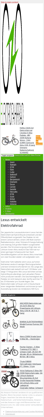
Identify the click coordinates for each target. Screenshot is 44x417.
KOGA (12, 199)
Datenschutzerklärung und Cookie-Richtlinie (24, 411)
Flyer (12, 169)
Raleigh (13, 164)
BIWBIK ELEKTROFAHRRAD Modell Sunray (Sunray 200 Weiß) (31, 324)
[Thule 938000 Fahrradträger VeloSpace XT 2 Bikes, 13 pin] (10, 368)
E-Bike (8, 211)
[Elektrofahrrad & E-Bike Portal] (12, 124)
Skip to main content (9, 2)
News (7, 159)
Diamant (13, 182)
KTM (12, 167)
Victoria (13, 204)
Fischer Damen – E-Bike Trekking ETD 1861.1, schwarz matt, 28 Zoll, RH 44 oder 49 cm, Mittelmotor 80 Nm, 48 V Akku (31, 352)
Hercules (13, 191)
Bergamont (15, 179)
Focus (12, 184)
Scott (12, 196)
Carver (13, 186)
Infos (7, 206)
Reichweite (9, 213)
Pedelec (8, 209)
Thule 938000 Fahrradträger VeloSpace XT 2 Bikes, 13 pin (30, 364)
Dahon (13, 177)
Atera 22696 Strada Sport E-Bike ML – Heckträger (30, 337)
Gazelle (13, 189)
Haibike (13, 201)
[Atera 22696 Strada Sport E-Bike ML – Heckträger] (10, 343)
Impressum (10, 414)
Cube (12, 172)
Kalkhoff (13, 174)
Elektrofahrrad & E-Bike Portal (27, 155)
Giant (12, 162)
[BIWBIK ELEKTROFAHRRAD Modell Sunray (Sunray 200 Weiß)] (10, 329)
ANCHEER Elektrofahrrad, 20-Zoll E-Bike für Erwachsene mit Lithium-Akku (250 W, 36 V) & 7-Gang (31, 308)
